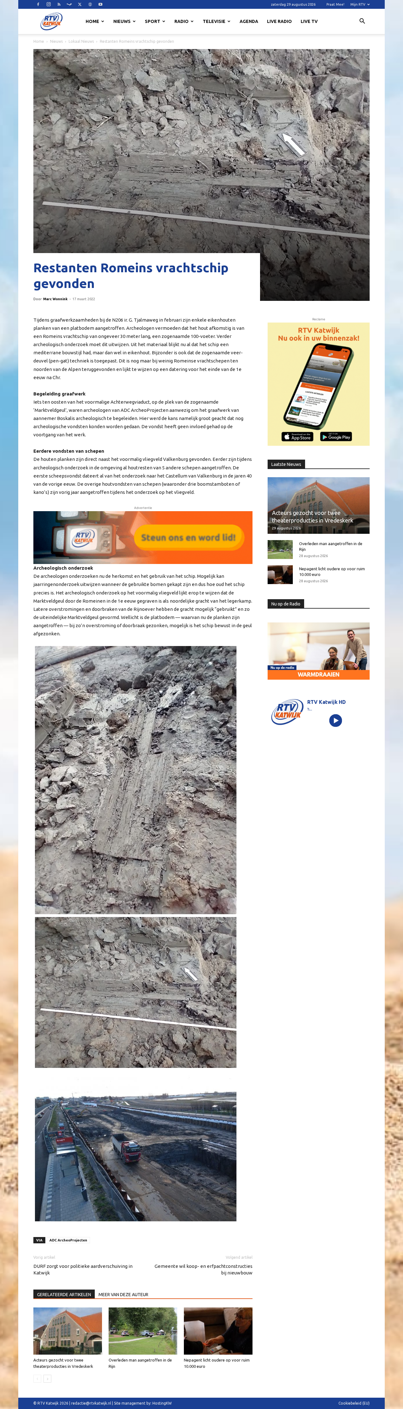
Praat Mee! (335, 4)
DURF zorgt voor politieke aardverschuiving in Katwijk (83, 1269)
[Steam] (69, 4)
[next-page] (47, 1379)
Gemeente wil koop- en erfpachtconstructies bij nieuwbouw (204, 1269)
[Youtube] (100, 4)
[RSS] (59, 4)
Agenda (249, 21)
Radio (181, 21)
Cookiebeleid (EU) (354, 1403)
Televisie (214, 21)
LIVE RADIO (279, 21)
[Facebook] (38, 4)
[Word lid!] (143, 537)
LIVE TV (309, 21)
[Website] (90, 4)
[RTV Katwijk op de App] (319, 384)
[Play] (336, 720)
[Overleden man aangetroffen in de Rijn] (143, 1331)
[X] (79, 4)
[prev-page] (37, 1379)
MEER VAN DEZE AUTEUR (123, 1294)
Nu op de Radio (285, 603)
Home (92, 21)
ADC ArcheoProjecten (68, 1240)
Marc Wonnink (55, 299)
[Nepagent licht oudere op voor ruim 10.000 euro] (218, 1331)
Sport (152, 21)
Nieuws (122, 21)
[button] (362, 22)
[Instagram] (48, 4)
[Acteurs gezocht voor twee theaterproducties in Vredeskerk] (67, 1331)
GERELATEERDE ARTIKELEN (64, 1294)
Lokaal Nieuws (81, 41)
